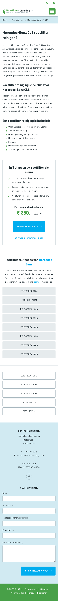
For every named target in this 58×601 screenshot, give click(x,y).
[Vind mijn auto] (54, 3)
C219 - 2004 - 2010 (29, 375)
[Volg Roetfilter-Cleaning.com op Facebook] (29, 476)
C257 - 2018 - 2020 (29, 402)
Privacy (30, 592)
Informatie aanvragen (36, 570)
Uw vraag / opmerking (12, 542)
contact (37, 281)
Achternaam (8, 505)
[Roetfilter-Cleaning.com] (17, 11)
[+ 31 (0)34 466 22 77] (47, 3)
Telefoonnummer (15, 517)
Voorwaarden (17, 592)
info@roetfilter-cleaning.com (30, 455)
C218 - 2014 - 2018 (29, 393)
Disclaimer (42, 592)
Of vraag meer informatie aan (29, 237)
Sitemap (44, 589)
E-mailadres (8, 530)
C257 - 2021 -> (29, 411)
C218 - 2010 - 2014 (29, 384)
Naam (5, 493)
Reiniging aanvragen (27, 226)
